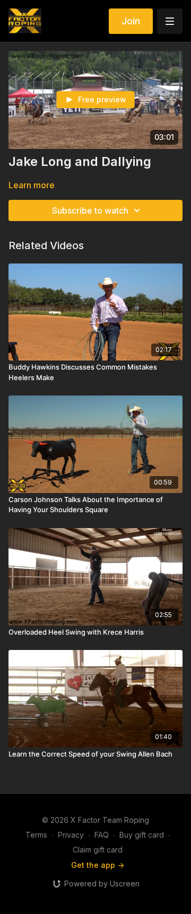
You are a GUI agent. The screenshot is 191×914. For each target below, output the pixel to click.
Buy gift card (141, 834)
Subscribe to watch (90, 210)
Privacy (71, 834)
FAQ (101, 834)
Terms (36, 834)
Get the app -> (97, 864)
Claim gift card (98, 849)
